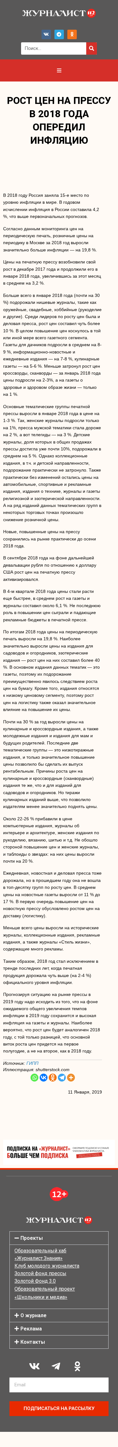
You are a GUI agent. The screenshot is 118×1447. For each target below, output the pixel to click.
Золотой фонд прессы (40, 1273)
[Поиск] (91, 48)
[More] (71, 1078)
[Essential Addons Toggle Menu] (59, 70)
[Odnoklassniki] (72, 34)
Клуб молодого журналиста (46, 1266)
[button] (59, 1238)
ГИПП (32, 1063)
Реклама (31, 1329)
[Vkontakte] (44, 1078)
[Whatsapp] (34, 1078)
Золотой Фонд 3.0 (35, 1281)
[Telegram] (59, 34)
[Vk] (46, 34)
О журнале (33, 1315)
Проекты (31, 1238)
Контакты (32, 1342)
